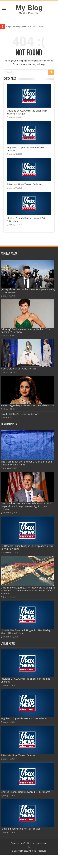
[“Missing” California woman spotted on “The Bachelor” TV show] (27, 313)
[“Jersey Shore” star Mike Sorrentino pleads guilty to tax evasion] (27, 274)
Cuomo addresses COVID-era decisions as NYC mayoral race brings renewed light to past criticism (26, 506)
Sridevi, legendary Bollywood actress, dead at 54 (27, 405)
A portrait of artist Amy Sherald (18, 368)
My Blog (29, 8)
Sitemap (43, 843)
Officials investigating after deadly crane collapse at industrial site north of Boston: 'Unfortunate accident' (28, 590)
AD (24, 843)
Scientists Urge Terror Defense (24, 184)
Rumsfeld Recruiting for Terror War (20, 828)
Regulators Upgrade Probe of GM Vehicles (24, 26)
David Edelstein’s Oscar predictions (20, 414)
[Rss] (29, 847)
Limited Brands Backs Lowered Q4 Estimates (25, 791)
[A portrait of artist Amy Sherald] (27, 353)
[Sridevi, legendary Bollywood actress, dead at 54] (27, 390)
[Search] (51, 72)
